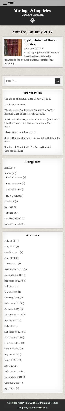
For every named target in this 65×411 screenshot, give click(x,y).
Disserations (11, 132)
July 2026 (9, 241)
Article (8, 167)
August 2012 (11, 360)
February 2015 (12, 337)
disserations (13, 189)
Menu (11, 3)
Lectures (9, 201)
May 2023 (9, 246)
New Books (12, 195)
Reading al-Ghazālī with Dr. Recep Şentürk (27, 147)
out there (9, 213)
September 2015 (13, 331)
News (7, 207)
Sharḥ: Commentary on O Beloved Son (25, 138)
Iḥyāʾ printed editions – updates (40, 42)
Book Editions (13, 183)
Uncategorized (12, 218)
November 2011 (13, 377)
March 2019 (11, 292)
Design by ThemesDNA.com (32, 408)
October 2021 (11, 252)
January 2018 (11, 297)
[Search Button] (32, 20)
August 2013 (11, 354)
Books (7, 173)
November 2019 (13, 275)
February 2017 (12, 303)
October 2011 (11, 382)
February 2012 (12, 371)
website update (12, 224)
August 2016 (11, 320)
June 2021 (10, 258)
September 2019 (13, 280)
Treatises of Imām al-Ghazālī (20, 98)
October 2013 (11, 348)
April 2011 (10, 388)
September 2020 (13, 269)
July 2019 (9, 286)
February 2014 (12, 343)
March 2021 (11, 263)
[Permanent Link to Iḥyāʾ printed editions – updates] (13, 47)
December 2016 (13, 314)
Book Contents (14, 177)
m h (25, 49)
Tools (7, 104)
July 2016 (9, 326)
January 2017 (11, 309)
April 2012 (10, 366)
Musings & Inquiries (32, 10)
